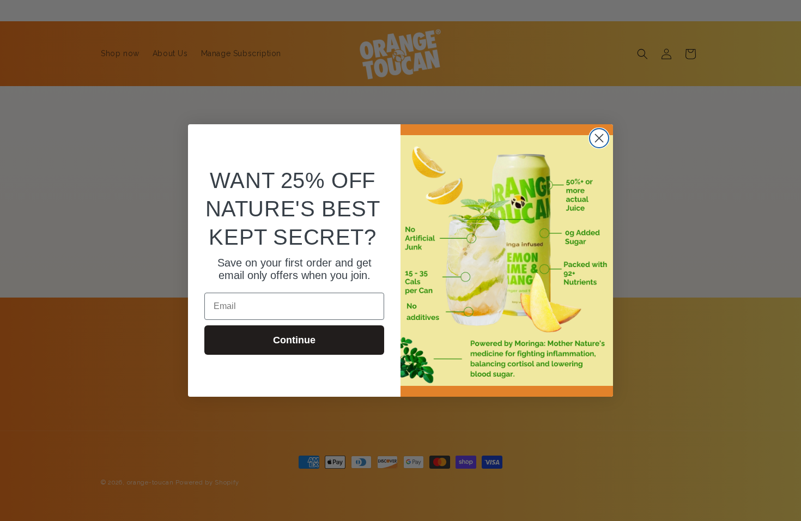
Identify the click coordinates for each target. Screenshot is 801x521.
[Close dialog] (599, 138)
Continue (294, 340)
